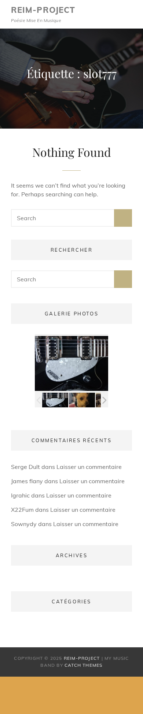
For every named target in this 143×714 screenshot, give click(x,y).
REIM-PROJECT (43, 10)
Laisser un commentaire (89, 466)
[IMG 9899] (55, 400)
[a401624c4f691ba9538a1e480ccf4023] (82, 400)
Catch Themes (83, 665)
